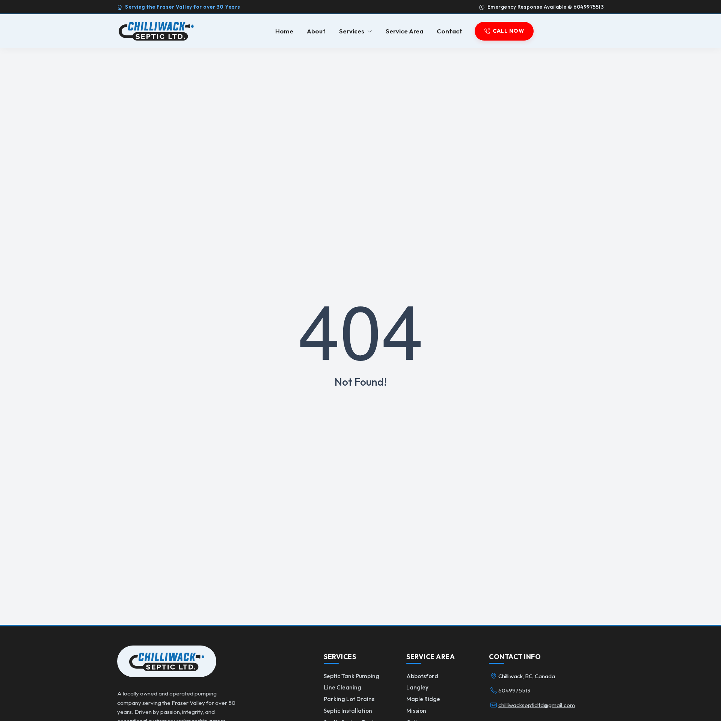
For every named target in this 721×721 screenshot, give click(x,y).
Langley (417, 687)
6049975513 (514, 690)
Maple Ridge (423, 699)
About (316, 31)
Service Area (404, 31)
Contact (449, 31)
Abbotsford (422, 676)
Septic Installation (348, 710)
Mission (416, 710)
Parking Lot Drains (349, 699)
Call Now (508, 31)
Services (351, 31)
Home (284, 31)
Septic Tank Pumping (351, 676)
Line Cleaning (342, 687)
